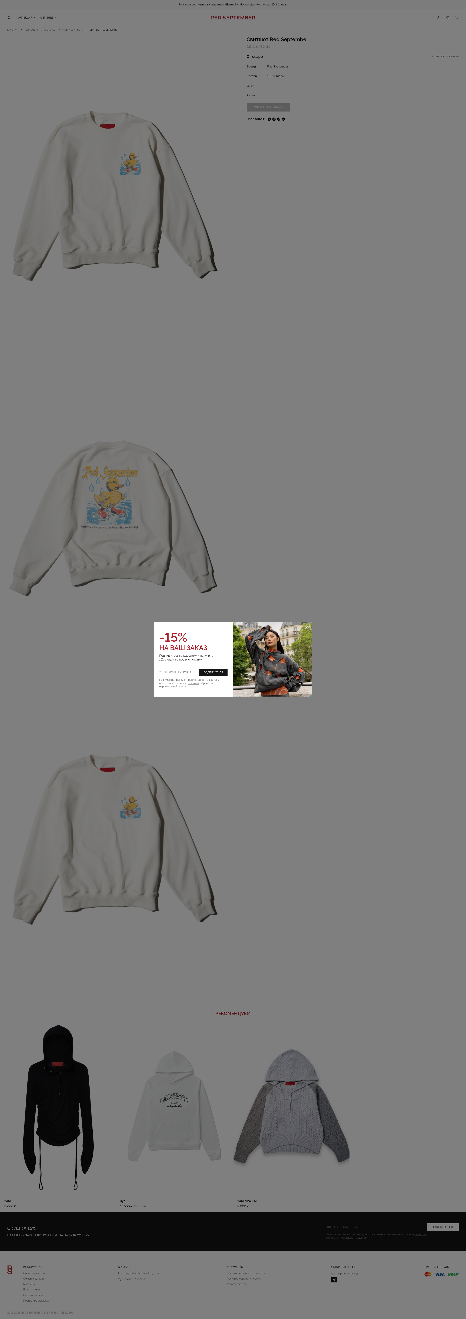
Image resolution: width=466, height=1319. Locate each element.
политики (193, 683)
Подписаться (213, 672)
